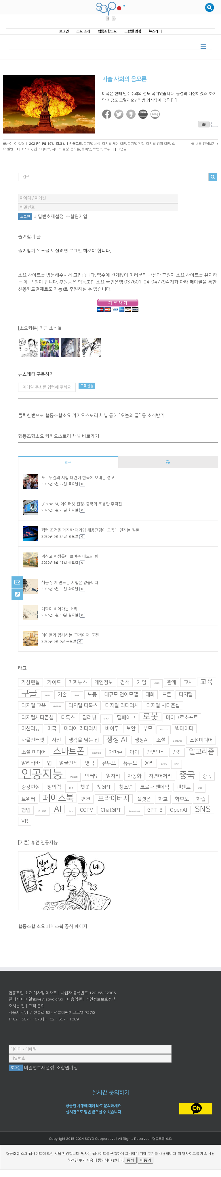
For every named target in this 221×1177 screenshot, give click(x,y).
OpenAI (178, 810)
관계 (171, 682)
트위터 (109, 149)
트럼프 (97, 149)
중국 (187, 774)
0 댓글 (122, 149)
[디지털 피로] (70, 347)
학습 (200, 799)
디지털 (186, 694)
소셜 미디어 (33, 752)
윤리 (149, 763)
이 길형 (19, 143)
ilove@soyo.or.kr (48, 999)
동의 (130, 1160)
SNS (28, 149)
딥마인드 (106, 718)
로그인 (75, 250)
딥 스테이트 (42, 149)
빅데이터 (184, 728)
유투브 (109, 763)
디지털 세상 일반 (114, 143)
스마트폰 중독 (96, 753)
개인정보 (103, 682)
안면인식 (155, 752)
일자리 (113, 776)
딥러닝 (89, 717)
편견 (85, 799)
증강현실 (30, 787)
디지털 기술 (57, 706)
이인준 (176, 764)
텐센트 (183, 787)
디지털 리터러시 (122, 705)
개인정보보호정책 (101, 999)
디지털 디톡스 (83, 705)
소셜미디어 (201, 740)
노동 (92, 694)
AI (58, 808)
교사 (188, 682)
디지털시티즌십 (37, 717)
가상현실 (30, 682)
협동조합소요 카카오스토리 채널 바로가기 (58, 436)
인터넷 (92, 776)
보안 (131, 728)
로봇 (150, 716)
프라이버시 (113, 798)
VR (24, 821)
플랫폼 (144, 799)
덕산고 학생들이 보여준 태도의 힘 (69, 556)
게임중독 (156, 683)
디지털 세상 (92, 143)
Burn (71, 811)
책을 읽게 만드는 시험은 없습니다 (69, 582)
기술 (62, 694)
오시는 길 (17, 1006)
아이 (134, 752)
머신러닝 (30, 728)
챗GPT (104, 787)
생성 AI (116, 739)
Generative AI (134, 811)
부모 (147, 728)
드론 (166, 694)
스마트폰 (68, 751)
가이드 (54, 682)
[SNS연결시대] (49, 347)
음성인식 (164, 764)
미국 (51, 728)
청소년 (126, 787)
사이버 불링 (60, 149)
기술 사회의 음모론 (124, 79)
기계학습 (47, 695)
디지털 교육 (33, 705)
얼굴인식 (68, 763)
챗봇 (84, 787)
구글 (29, 693)
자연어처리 (160, 776)
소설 (160, 740)
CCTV (86, 810)
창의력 (54, 787)
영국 (89, 763)
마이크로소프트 (182, 717)
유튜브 (130, 763)
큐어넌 (86, 149)
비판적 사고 (163, 729)
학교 (162, 799)
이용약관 (74, 999)
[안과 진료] (91, 347)
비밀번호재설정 (48, 216)
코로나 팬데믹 (154, 787)
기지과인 (77, 695)
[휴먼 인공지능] (28, 347)
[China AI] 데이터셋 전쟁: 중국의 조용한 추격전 (81, 504)
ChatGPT (111, 810)
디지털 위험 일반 (158, 143)
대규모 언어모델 (121, 694)
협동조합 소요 (162, 1139)
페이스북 (58, 798)
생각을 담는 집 (83, 740)
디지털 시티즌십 (163, 705)
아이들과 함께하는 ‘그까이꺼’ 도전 (70, 635)
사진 (56, 740)
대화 (150, 694)
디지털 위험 (136, 143)
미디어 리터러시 (81, 728)
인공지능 (42, 774)
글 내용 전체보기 (203, 143)
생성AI (142, 740)
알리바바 (30, 763)
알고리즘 (201, 751)
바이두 (112, 728)
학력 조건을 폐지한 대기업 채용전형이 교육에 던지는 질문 (90, 530)
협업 (26, 810)
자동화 (134, 776)
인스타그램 (73, 777)
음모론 (75, 149)
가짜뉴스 (77, 682)
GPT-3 (155, 810)
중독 (207, 776)
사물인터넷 (32, 740)
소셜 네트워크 (177, 741)
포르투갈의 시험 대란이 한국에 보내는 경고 (78, 477)
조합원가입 (76, 216)
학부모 (182, 799)
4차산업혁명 (42, 811)
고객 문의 (36, 1006)
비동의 (145, 1160)
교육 (206, 681)
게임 (141, 682)
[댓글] (168, 462)
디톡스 (68, 717)
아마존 (115, 752)
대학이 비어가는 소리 (59, 609)
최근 (68, 462)
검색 (124, 682)
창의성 (70, 788)
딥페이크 (126, 717)
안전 (177, 752)
